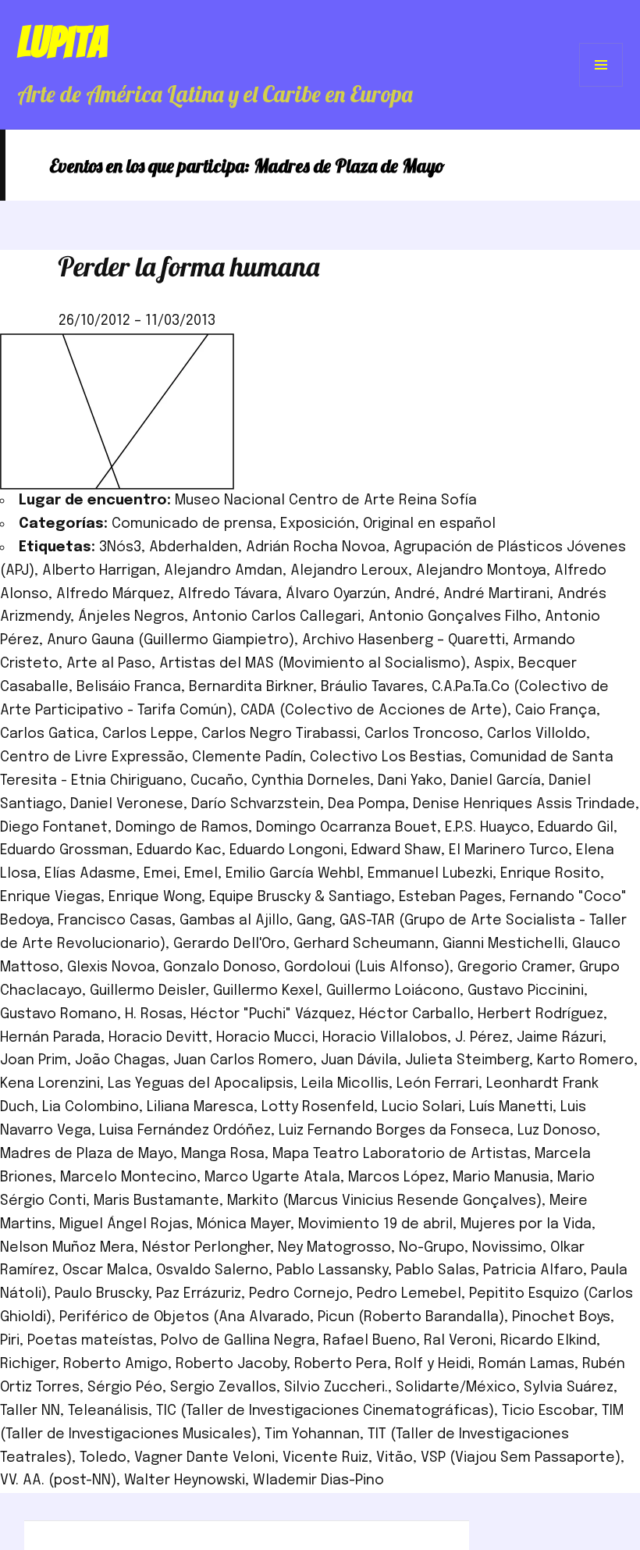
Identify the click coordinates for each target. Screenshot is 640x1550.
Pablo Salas (435, 1270)
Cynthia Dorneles (310, 781)
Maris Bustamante (156, 1201)
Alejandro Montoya (481, 571)
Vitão (394, 1458)
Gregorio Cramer (514, 967)
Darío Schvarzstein (255, 804)
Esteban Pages (450, 897)
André (415, 594)
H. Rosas (154, 1014)
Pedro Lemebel (409, 1294)
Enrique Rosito (550, 874)
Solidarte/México (456, 1388)
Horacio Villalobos (384, 1038)
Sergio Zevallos (223, 1388)
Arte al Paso (108, 664)
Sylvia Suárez (568, 1388)
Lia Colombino (90, 1107)
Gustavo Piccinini (526, 991)
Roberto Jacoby (231, 1364)
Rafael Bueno (369, 1341)
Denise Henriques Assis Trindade (524, 804)
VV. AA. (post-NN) (58, 1480)
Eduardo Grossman (64, 850)
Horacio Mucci (265, 1038)
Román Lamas (526, 1364)
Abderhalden (193, 547)
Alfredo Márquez (113, 594)
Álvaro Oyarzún (336, 594)
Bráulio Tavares (372, 687)
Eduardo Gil (575, 828)
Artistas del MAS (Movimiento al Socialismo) (312, 664)
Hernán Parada (50, 1038)
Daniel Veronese (126, 804)
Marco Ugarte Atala (272, 1178)
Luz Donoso (556, 1131)
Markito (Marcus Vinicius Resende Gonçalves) (384, 1201)
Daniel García (495, 781)
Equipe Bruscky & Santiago (300, 897)
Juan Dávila (359, 1060)
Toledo (103, 1458)
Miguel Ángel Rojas (124, 1224)
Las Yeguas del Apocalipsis (200, 1084)
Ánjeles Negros (131, 617)
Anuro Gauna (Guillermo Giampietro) (170, 640)
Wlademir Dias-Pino (318, 1480)
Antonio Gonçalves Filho (452, 617)
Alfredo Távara (228, 594)
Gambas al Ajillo (234, 921)
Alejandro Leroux (349, 571)
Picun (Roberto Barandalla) (411, 1317)
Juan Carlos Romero (243, 1060)
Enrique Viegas (50, 897)
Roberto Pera (340, 1364)
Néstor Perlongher (206, 1248)
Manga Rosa (223, 1154)
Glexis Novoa (111, 967)
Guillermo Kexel (265, 991)
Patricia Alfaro (533, 1270)
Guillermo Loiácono (393, 991)
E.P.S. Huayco (487, 828)
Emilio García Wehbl (293, 874)
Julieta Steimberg (467, 1060)
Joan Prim (33, 1060)
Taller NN (30, 1411)
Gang (314, 921)
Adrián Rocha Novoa (316, 547)
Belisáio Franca (128, 687)
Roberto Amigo (115, 1364)
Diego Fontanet (54, 828)
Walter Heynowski (184, 1480)
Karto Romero (585, 1060)
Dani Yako (410, 781)
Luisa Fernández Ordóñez (185, 1131)
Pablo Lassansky (332, 1270)
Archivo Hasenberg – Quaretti (403, 640)
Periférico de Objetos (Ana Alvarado (184, 1317)
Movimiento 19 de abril (375, 1224)
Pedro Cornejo (299, 1294)
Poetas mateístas (90, 1341)
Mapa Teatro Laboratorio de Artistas (399, 1154)
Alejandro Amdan (223, 571)
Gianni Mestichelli (503, 944)
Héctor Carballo (414, 1014)
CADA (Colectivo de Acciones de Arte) (373, 711)
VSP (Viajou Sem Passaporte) (520, 1458)
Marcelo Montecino (128, 1178)
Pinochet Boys (561, 1317)
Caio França (555, 711)
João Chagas (120, 1060)
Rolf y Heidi (433, 1364)
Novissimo (507, 1248)
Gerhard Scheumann (364, 944)
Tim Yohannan (312, 1434)
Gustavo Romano (58, 1014)
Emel (201, 874)
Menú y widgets (601, 86)
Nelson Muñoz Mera (67, 1248)
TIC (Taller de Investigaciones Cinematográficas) (325, 1411)
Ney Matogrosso (334, 1248)
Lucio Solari (421, 1107)
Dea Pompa (366, 804)
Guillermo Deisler (147, 991)
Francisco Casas (115, 921)
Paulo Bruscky (101, 1294)
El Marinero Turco (508, 850)
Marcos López (396, 1178)
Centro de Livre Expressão (92, 757)
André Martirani (496, 594)
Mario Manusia (501, 1178)
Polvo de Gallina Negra (238, 1341)
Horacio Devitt (158, 1038)
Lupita (62, 42)
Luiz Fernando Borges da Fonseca (394, 1131)
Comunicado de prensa (192, 524)
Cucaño (217, 781)
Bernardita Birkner (251, 687)
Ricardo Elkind (548, 1341)
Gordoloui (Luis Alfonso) (367, 967)
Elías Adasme (90, 874)
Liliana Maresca (200, 1107)
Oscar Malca (105, 1270)
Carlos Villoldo (536, 734)
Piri (10, 1341)
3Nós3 (120, 547)
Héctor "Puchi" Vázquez (270, 1014)
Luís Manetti (511, 1107)
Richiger (27, 1364)
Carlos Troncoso (421, 734)
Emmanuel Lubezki (430, 874)
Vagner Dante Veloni (204, 1458)
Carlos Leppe (148, 734)
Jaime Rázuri (560, 1038)
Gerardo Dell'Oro (229, 944)
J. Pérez (482, 1038)
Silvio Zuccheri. (336, 1388)
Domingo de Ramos (182, 828)
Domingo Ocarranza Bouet (346, 828)
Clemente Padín (247, 757)
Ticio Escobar (548, 1411)
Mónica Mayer (243, 1224)
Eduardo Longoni (286, 850)
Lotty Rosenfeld (317, 1107)
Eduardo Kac (179, 850)
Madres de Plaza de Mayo (86, 1154)
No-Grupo (431, 1248)
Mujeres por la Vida (526, 1224)
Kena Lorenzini (50, 1084)
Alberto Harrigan (99, 571)
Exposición (317, 524)
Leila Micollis (345, 1084)
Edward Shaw (396, 850)
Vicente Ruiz (325, 1458)
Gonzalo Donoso (219, 967)
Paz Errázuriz (198, 1294)
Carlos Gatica (47, 734)
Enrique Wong (154, 897)
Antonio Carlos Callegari (276, 617)
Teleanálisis (108, 1411)
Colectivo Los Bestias (386, 757)
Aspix (492, 664)
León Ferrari (437, 1084)
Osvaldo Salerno (212, 1270)
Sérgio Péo (124, 1388)
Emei (160, 874)
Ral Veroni (458, 1341)
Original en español (429, 524)
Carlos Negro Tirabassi (279, 734)
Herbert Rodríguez (540, 1014)
